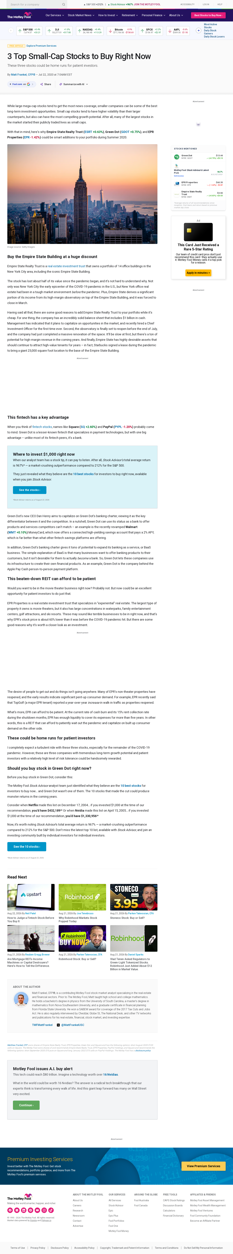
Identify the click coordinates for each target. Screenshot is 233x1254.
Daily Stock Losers (214, 36)
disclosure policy (142, 1050)
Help (219, 4)
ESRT (88, 132)
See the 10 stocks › (26, 846)
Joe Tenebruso (85, 913)
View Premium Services (203, 1166)
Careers (77, 1205)
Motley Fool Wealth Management (208, 1205)
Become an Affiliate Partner (205, 1220)
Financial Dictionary (173, 1215)
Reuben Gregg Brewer (37, 954)
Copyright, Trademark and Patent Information (124, 1248)
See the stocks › (29, 490)
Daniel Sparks (135, 954)
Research (78, 1210)
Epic (111, 1210)
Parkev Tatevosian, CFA (141, 913)
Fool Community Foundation (205, 1215)
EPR (27, 137)
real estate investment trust (66, 266)
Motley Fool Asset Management (207, 1200)
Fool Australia (141, 1200)
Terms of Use (17, 1248)
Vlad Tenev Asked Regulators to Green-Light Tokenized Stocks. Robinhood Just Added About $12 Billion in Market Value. (131, 964)
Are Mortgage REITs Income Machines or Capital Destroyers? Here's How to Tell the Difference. (28, 962)
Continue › (26, 1105)
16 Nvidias (110, 1074)
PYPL (118, 427)
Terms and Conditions (166, 1248)
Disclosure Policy (60, 1248)
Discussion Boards (173, 1205)
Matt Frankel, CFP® (23, 74)
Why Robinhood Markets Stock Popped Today (78, 919)
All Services (115, 1200)
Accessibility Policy (84, 1248)
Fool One (113, 1226)
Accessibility (187, 4)
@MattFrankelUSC (72, 1025)
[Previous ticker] (11, 30)
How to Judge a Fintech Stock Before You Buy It (30, 919)
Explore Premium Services (41, 45)
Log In (206, 4)
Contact (77, 1220)
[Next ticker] (198, 30)
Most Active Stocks (210, 26)
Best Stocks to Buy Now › (208, 15)
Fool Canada (141, 1205)
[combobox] (36, 4)
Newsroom (79, 1215)
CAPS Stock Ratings (174, 1200)
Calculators (169, 1210)
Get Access (179, 176)
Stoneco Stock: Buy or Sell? (127, 918)
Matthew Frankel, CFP (17, 1045)
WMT (12, 532)
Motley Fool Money (119, 1231)
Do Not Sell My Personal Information (203, 1248)
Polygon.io (46, 1220)
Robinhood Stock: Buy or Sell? (77, 959)
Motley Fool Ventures (201, 1210)
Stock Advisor (116, 1205)
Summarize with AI (73, 84)
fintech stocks (42, 427)
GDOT (125, 132)
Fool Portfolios (116, 1220)
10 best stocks (83, 474)
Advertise (78, 1226)
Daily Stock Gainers (210, 32)
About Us (78, 1200)
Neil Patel (30, 913)
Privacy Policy (38, 1248)
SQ (83, 427)
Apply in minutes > (198, 272)
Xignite (33, 1220)
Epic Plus (113, 1215)
